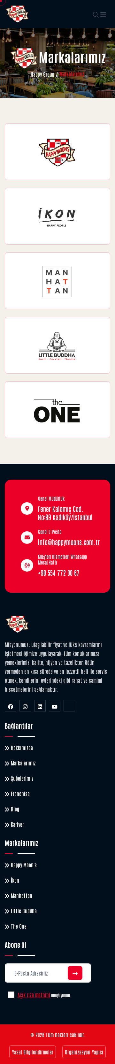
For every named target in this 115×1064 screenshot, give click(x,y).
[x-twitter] (69, 705)
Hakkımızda (22, 747)
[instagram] (25, 705)
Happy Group (42, 74)
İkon (15, 880)
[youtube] (54, 705)
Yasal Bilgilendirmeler (32, 1052)
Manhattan (21, 895)
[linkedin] (40, 705)
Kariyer (17, 824)
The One (19, 926)
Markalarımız (23, 763)
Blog (15, 809)
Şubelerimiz (22, 778)
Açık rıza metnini (34, 995)
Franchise (20, 793)
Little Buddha (24, 911)
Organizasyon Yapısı (84, 1052)
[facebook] (10, 705)
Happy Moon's (24, 865)
